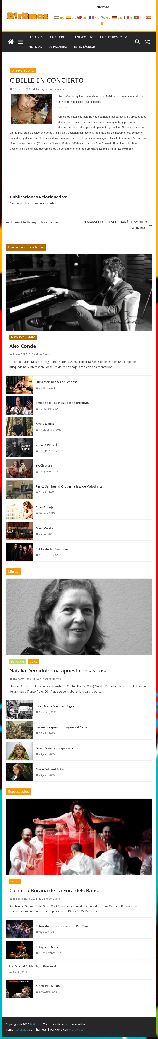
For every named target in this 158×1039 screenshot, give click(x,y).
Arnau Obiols (45, 424)
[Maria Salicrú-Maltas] (19, 772)
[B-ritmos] (11, 42)
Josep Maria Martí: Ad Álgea (55, 706)
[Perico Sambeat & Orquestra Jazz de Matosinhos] (19, 489)
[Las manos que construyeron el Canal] (19, 730)
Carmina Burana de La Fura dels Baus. (54, 890)
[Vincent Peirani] (19, 447)
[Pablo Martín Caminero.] (19, 552)
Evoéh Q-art (44, 465)
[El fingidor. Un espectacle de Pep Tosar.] (19, 929)
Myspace (63, 107)
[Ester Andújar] (19, 510)
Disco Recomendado (23, 337)
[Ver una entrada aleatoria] (147, 42)
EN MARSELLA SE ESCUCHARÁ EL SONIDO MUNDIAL (114, 225)
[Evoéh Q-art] (19, 468)
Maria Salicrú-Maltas (50, 769)
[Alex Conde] (79, 292)
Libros (33, 661)
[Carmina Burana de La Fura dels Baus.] (79, 837)
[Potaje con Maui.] (19, 950)
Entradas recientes (23, 70)
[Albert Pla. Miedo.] (19, 989)
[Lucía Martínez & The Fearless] (19, 385)
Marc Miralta (44, 528)
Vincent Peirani (46, 445)
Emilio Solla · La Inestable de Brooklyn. (62, 403)
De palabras (58, 47)
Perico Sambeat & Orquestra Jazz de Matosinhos (69, 486)
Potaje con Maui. (47, 947)
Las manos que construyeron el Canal (62, 727)
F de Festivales (111, 37)
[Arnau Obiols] (19, 426)
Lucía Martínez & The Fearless (56, 382)
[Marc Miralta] (19, 531)
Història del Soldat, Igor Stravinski (32, 966)
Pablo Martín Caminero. (52, 549)
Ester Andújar (45, 507)
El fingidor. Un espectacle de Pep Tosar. (63, 926)
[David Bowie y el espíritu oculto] (19, 751)
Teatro (15, 881)
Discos (34, 37)
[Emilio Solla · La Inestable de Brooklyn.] (19, 405)
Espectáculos (85, 47)
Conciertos (59, 37)
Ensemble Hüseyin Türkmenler (35, 222)
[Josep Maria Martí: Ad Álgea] (19, 709)
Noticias (35, 47)
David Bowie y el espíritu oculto (57, 748)
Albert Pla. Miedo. (48, 986)
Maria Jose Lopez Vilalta (50, 89)
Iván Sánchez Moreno (48, 679)
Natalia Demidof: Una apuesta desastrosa (58, 670)
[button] (41, 37)
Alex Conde (22, 346)
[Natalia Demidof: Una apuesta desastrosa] (79, 617)
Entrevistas (84, 37)
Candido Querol (41, 354)
